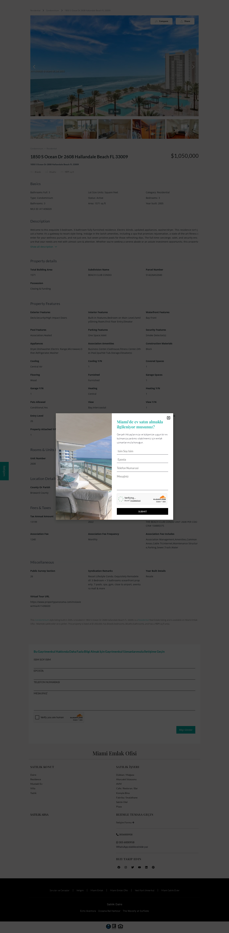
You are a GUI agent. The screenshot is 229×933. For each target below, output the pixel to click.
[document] (114, 466)
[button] (168, 418)
